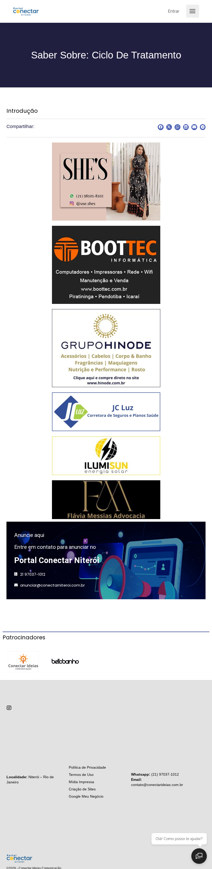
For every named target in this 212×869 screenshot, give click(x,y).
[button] (161, 127)
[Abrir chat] (199, 856)
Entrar (173, 11)
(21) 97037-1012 (165, 774)
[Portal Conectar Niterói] (26, 10)
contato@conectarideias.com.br (157, 785)
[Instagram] (9, 707)
